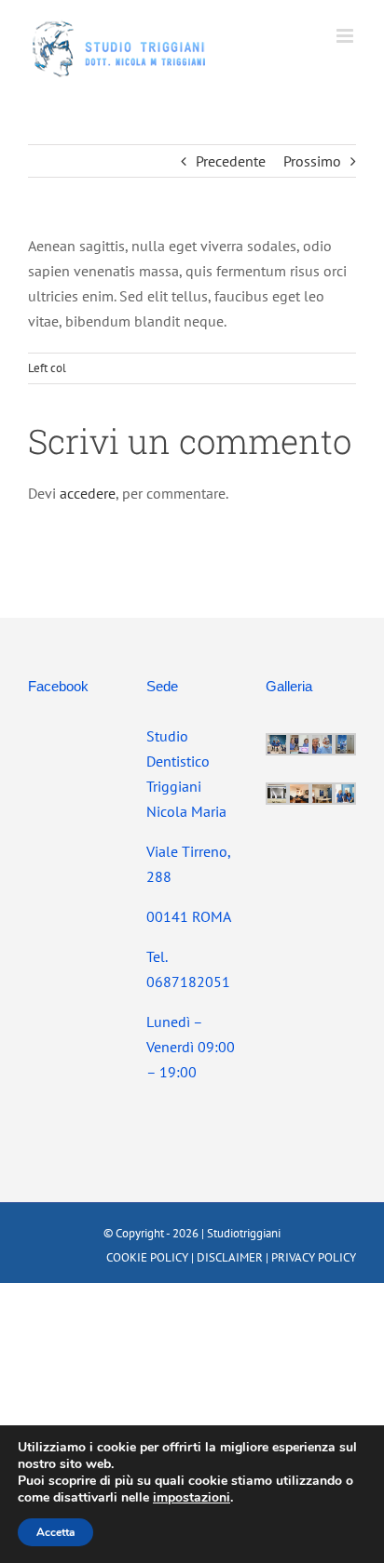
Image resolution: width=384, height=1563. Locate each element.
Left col (47, 368)
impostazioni (191, 1498)
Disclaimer (230, 1257)
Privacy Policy (313, 1257)
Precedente (231, 161)
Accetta (55, 1532)
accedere (88, 493)
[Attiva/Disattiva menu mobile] (346, 36)
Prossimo (312, 161)
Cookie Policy (147, 1257)
